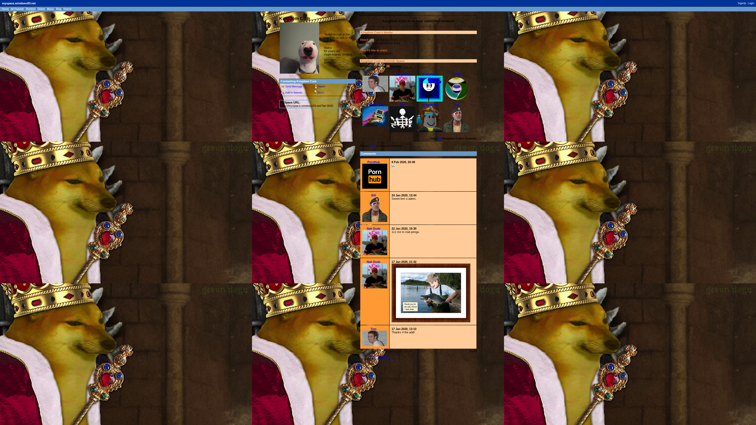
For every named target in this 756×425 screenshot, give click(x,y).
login (372, 145)
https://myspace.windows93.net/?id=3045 (306, 105)
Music (50, 8)
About (371, 356)
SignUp (742, 3)
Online (41, 8)
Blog (58, 8)
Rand (30, 8)
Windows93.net (385, 359)
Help (378, 356)
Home (5, 8)
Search (67, 8)
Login (751, 3)
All (17, 8)
